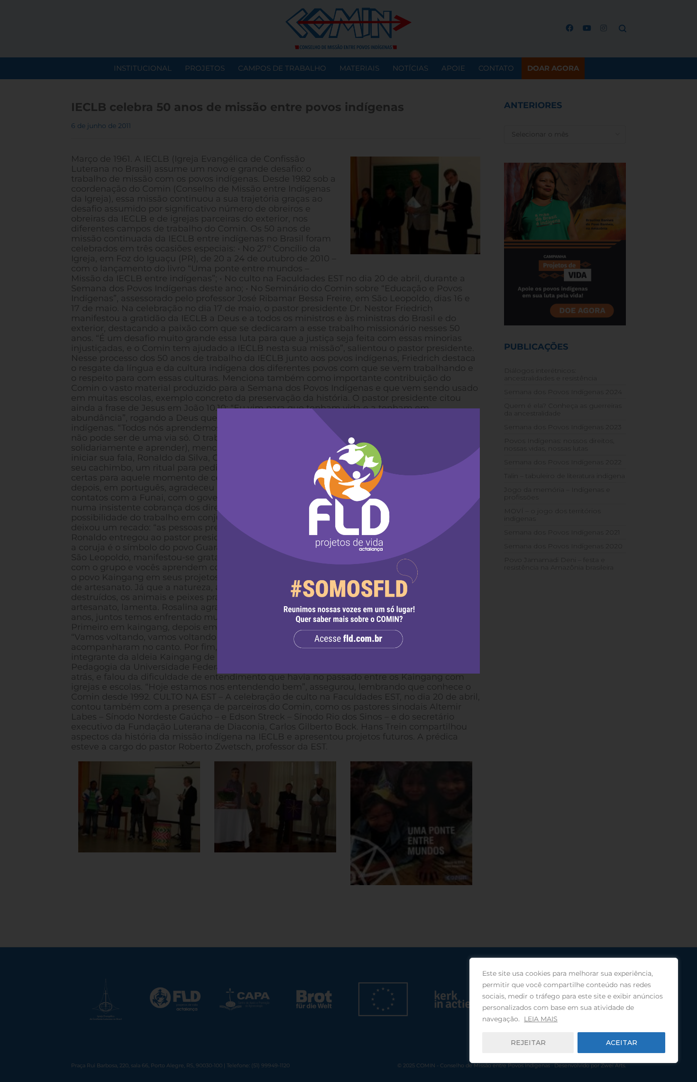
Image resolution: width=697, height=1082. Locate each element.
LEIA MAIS (541, 1019)
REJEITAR (528, 1042)
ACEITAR (621, 1042)
